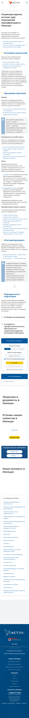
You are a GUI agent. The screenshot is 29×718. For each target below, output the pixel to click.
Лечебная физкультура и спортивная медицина (13, 569)
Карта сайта (14, 644)
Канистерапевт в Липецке (10, 584)
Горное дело (6, 534)
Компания (14, 673)
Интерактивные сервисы (14, 669)
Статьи (14, 675)
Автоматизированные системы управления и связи (12, 550)
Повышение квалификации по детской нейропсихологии (14, 591)
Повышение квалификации (14, 664)
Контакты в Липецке (14, 690)
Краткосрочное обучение (15, 661)
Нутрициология (7, 562)
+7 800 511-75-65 (14, 693)
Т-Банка (20, 369)
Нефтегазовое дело (8, 540)
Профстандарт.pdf (9, 381)
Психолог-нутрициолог (9, 565)
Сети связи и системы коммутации (13, 554)
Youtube (24, 703)
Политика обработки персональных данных (14, 653)
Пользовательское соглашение (14, 650)
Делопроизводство (8, 546)
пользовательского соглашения (19, 358)
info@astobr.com (14, 701)
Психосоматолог (7, 587)
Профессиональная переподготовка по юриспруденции (14, 507)
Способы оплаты (14, 681)
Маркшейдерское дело (9, 531)
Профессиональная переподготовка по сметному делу (14, 522)
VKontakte (4, 703)
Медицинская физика (9, 576)
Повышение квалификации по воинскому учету (11, 503)
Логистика (6, 543)
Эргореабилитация (8, 573)
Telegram (18, 703)
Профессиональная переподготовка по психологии (14, 580)
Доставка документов (14, 686)
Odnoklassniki (11, 703)
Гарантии (14, 683)
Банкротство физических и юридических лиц (10, 512)
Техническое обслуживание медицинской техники (11, 527)
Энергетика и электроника (10, 537)
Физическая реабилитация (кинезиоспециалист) (10, 558)
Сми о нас (14, 678)
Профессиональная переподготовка (14, 667)
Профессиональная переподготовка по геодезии (14, 517)
